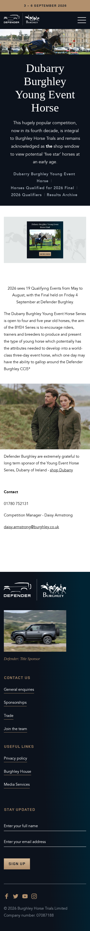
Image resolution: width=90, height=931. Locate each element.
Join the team (15, 728)
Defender (11, 659)
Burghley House (17, 771)
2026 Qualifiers (26, 195)
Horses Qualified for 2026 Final (42, 188)
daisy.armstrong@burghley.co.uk (31, 527)
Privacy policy (15, 758)
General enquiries (19, 689)
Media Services (17, 784)
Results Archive (62, 195)
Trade (8, 715)
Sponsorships (15, 702)
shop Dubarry (61, 470)
